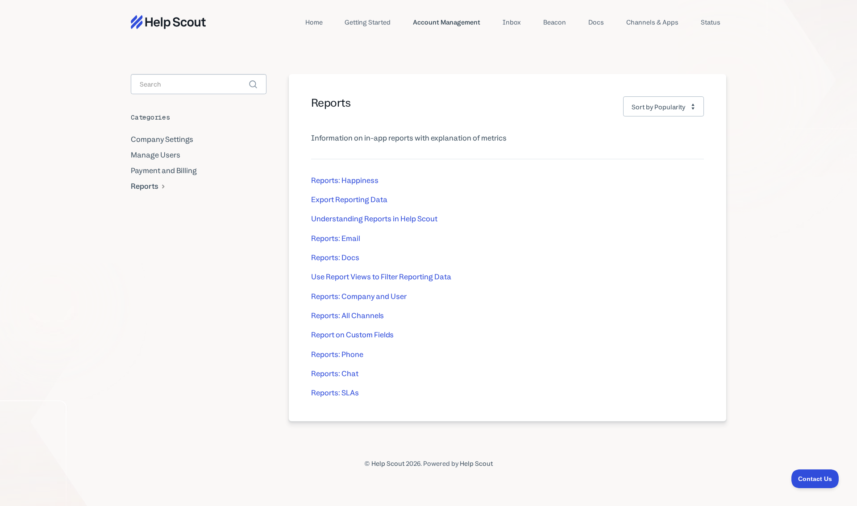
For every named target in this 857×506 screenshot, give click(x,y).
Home (314, 22)
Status (710, 22)
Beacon (554, 22)
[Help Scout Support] (168, 22)
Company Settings (162, 139)
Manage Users (155, 155)
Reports (145, 186)
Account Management (446, 22)
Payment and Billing (164, 170)
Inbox (512, 22)
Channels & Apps (652, 22)
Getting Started (368, 22)
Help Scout (387, 463)
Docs (596, 22)
